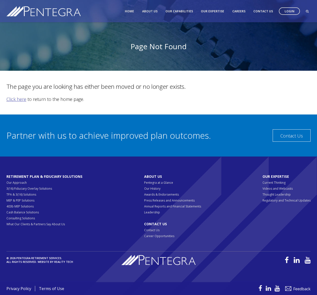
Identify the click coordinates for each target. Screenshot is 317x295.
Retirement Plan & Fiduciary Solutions (44, 176)
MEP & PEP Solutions (20, 200)
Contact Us (263, 11)
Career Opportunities (159, 236)
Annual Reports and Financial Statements (172, 206)
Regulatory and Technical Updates (287, 200)
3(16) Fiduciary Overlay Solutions (29, 188)
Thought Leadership (277, 194)
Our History (152, 188)
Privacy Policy (18, 288)
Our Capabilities (179, 11)
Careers (238, 11)
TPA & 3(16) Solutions (21, 194)
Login (289, 11)
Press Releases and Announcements (169, 200)
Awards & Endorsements (161, 194)
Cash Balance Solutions (22, 212)
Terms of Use (51, 288)
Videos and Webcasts (278, 188)
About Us (150, 11)
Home (129, 11)
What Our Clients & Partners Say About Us (35, 224)
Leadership (152, 212)
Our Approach (16, 183)
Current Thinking (274, 183)
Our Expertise (212, 11)
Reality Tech (63, 262)
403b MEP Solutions (20, 206)
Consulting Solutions (20, 218)
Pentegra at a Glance (158, 183)
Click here (16, 99)
